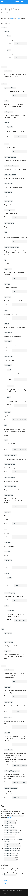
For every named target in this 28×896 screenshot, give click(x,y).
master (19, 18)
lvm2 (5, 883)
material (20, 890)
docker (5, 880)
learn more (10, 817)
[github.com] (2, 893)
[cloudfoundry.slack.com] (5, 893)
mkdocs (14, 890)
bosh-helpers (7, 878)
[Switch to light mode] (22, 1)
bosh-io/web (9, 890)
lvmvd (5, 886)
